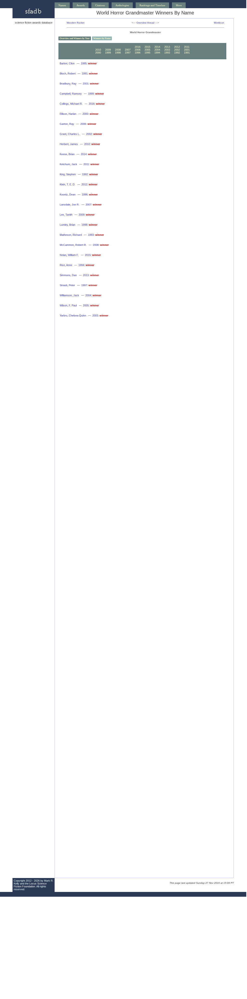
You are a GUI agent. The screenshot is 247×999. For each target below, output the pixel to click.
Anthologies (122, 5)
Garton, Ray (67, 123)
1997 (128, 52)
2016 (137, 46)
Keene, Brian (67, 154)
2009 (108, 49)
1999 (108, 52)
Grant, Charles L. (70, 134)
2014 (157, 46)
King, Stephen (68, 174)
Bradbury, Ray (68, 83)
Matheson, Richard (71, 234)
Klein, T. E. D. (67, 184)
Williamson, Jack (69, 295)
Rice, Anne (66, 265)
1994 (157, 52)
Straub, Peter (67, 285)
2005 (147, 49)
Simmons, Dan (68, 275)
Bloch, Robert (68, 73)
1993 (167, 52)
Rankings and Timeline (152, 5)
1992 (177, 52)
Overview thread (145, 22)
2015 (147, 46)
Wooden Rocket (75, 22)
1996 (137, 52)
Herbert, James (69, 144)
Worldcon (219, 22)
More (179, 5)
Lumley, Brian (67, 224)
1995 (147, 52)
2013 (167, 46)
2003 (167, 49)
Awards (80, 5)
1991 (187, 52)
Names (62, 5)
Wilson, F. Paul (68, 305)
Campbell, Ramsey (71, 93)
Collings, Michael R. (71, 103)
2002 (177, 49)
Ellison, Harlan (68, 113)
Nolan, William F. (69, 255)
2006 (137, 49)
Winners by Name (102, 38)
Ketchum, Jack (68, 164)
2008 (118, 49)
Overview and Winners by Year (75, 38)
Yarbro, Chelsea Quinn (73, 315)
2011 (187, 46)
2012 (177, 46)
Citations (100, 5)
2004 (157, 49)
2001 (187, 49)
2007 (128, 49)
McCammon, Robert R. (73, 244)
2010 (98, 49)
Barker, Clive (67, 63)
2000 (98, 52)
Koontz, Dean (68, 194)
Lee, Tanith (66, 214)
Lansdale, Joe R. (69, 204)
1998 (118, 52)
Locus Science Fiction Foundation (30, 885)
